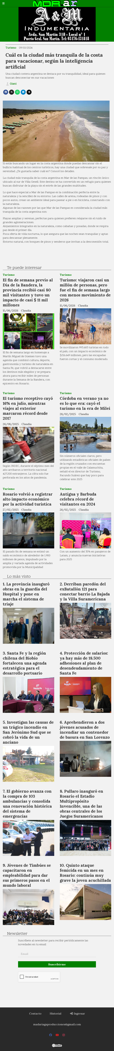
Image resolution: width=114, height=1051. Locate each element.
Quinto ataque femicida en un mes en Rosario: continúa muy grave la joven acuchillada (85, 873)
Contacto (35, 1013)
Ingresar (79, 1013)
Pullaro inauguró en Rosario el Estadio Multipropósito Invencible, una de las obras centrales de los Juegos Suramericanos (81, 804)
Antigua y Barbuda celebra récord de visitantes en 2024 (78, 499)
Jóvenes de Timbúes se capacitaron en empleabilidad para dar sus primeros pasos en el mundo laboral (27, 875)
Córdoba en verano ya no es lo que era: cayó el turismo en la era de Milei (85, 403)
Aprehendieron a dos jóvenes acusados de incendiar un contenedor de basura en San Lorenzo (85, 730)
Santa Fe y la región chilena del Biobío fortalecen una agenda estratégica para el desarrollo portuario (25, 663)
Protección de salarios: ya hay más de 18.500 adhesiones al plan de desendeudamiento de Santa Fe (84, 663)
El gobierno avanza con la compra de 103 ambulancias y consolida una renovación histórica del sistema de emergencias (27, 804)
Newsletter (17, 934)
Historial (55, 1013)
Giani (13, 84)
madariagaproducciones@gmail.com (57, 1024)
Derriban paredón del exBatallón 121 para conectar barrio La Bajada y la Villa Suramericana (85, 591)
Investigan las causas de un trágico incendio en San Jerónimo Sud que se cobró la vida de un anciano (28, 732)
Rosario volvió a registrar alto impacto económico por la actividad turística (28, 499)
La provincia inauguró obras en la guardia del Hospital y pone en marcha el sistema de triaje (26, 594)
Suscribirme (57, 964)
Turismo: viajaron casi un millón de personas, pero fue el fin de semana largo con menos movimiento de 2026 (85, 290)
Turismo (11, 48)
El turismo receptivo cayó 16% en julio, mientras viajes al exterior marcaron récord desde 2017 (28, 408)
